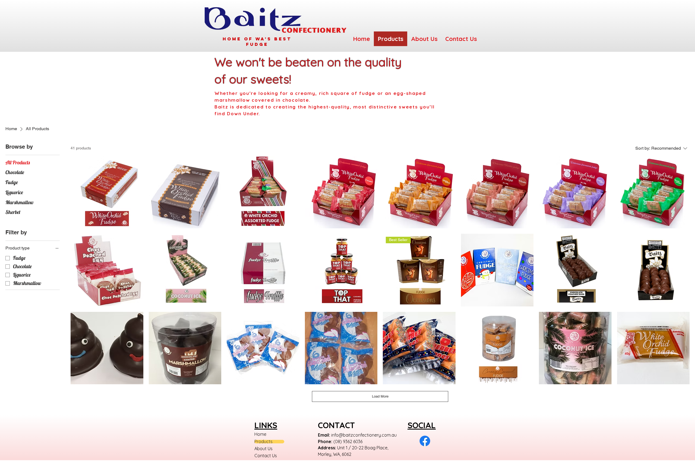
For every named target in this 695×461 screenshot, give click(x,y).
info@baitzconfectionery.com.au (364, 435)
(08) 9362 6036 (347, 441)
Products (263, 441)
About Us (263, 448)
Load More (380, 396)
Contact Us (265, 455)
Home (260, 434)
